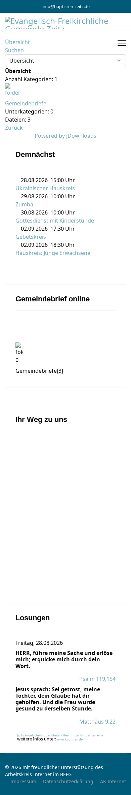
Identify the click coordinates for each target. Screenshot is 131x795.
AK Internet (113, 781)
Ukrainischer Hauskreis (45, 188)
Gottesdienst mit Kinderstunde (54, 220)
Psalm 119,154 (97, 679)
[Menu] (122, 43)
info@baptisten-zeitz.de (66, 6)
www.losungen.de (70, 739)
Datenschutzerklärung (68, 781)
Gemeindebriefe (25, 103)
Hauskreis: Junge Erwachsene (52, 253)
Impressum (23, 781)
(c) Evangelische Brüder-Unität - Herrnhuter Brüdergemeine (60, 735)
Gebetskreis (30, 236)
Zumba (24, 204)
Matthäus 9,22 (97, 721)
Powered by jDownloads (65, 135)
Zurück (14, 127)
